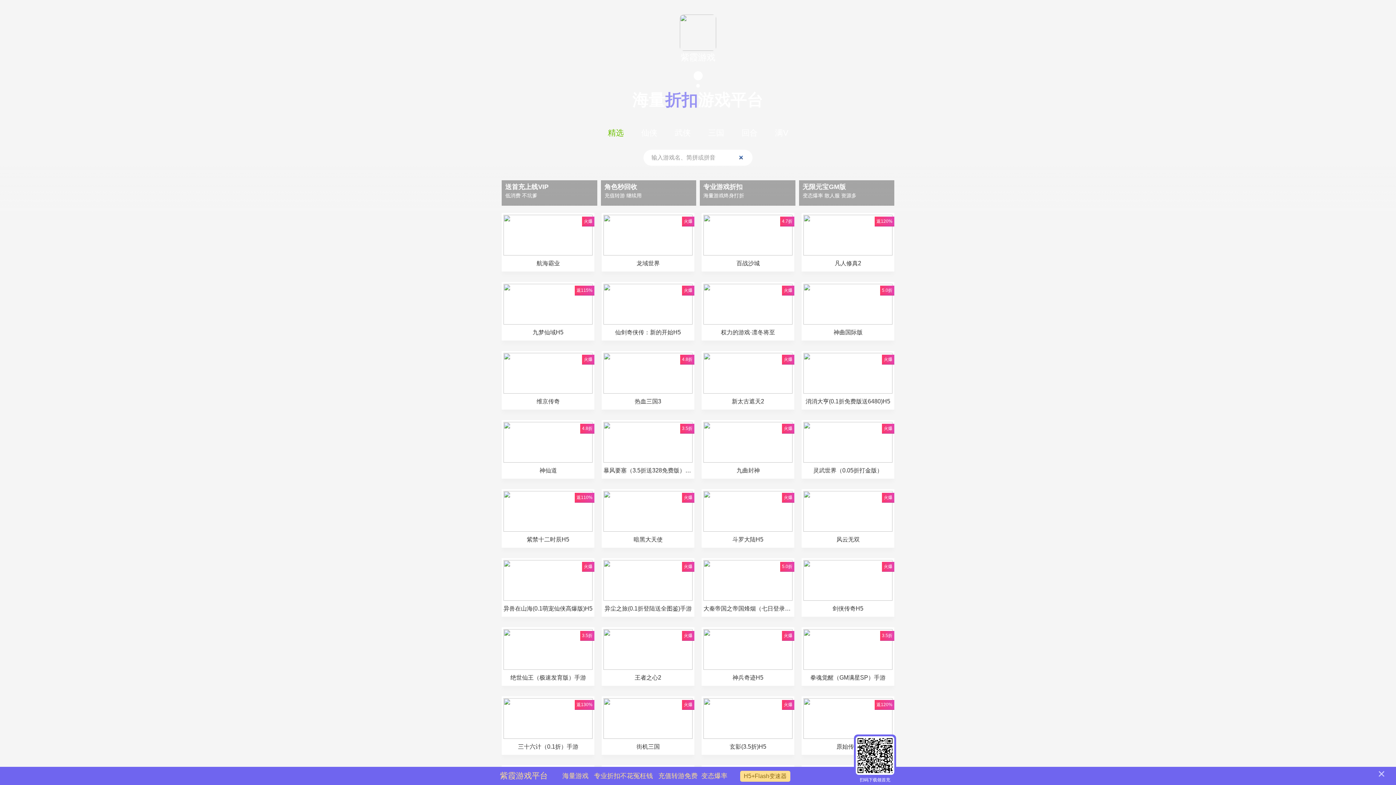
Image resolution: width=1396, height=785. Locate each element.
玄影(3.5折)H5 (748, 747)
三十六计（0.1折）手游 (548, 747)
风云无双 (848, 539)
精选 (616, 132)
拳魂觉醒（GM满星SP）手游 (848, 678)
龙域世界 (648, 263)
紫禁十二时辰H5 (548, 539)
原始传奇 (848, 747)
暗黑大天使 (648, 539)
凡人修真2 (848, 263)
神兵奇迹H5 (748, 678)
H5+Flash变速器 (765, 776)
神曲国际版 (848, 332)
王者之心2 (648, 678)
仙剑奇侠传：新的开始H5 (648, 332)
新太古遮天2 (748, 401)
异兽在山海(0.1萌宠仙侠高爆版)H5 (548, 608)
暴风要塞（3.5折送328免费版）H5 (648, 470)
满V (782, 132)
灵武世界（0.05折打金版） (848, 470)
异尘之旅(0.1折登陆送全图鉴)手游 (648, 608)
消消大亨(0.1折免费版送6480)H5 (848, 401)
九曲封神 (751, 470)
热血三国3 (648, 401)
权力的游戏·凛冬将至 (748, 332)
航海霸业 (548, 263)
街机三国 (648, 747)
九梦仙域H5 (548, 332)
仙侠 (649, 132)
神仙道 (548, 470)
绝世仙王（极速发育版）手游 (548, 678)
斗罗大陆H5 (748, 539)
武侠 (683, 132)
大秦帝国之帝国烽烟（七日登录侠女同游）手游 (748, 608)
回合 (750, 132)
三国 (716, 132)
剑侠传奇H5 (848, 608)
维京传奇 (548, 401)
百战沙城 (748, 263)
